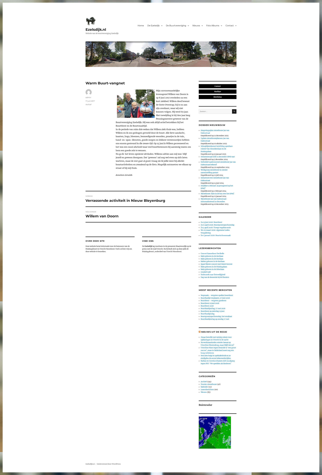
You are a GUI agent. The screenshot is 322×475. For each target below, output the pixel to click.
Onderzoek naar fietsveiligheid (213, 275)
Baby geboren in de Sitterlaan (212, 269)
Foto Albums (212, 25)
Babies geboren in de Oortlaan (213, 261)
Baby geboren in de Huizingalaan (214, 267)
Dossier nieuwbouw (209, 384)
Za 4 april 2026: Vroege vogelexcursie (216, 228)
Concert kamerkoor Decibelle (212, 254)
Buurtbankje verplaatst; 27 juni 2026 (215, 298)
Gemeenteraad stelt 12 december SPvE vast (218, 157)
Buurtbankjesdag (207, 314)
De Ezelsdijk (153, 25)
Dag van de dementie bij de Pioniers (215, 277)
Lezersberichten (207, 389)
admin (88, 97)
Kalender (204, 387)
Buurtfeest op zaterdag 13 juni (212, 311)
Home (141, 25)
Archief (88, 104)
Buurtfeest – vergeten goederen (213, 301)
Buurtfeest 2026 (207, 306)
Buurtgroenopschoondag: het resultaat (216, 316)
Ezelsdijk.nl (96, 29)
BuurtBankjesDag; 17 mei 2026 (213, 309)
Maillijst (217, 92)
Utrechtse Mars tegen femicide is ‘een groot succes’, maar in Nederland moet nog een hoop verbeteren (218, 350)
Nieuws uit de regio (214, 332)
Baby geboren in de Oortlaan (212, 256)
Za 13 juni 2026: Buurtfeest (211, 222)
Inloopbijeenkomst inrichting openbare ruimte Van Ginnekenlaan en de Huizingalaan (217, 149)
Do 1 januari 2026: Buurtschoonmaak (216, 235)
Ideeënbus (217, 97)
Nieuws (196, 25)
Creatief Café (206, 272)
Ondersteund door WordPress (109, 464)
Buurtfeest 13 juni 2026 (210, 303)
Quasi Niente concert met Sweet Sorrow (216, 264)
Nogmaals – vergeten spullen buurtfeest (217, 295)
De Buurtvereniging (176, 25)
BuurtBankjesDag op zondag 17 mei (215, 319)
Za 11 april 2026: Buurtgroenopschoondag (217, 225)
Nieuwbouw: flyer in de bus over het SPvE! (217, 194)
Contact (230, 25)
